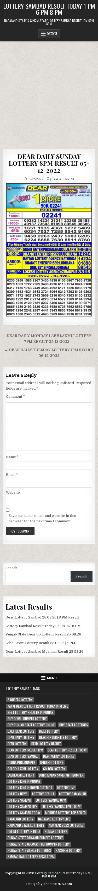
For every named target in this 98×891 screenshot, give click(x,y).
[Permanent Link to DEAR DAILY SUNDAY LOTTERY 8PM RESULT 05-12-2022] (49, 249)
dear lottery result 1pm (25, 750)
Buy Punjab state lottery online (31, 724)
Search (11, 568)
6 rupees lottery (20, 699)
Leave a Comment (62, 179)
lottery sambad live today (61, 806)
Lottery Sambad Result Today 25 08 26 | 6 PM (43, 626)
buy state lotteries (73, 724)
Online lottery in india (24, 831)
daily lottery (49, 731)
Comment (15, 396)
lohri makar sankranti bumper (61, 775)
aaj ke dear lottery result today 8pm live (38, 706)
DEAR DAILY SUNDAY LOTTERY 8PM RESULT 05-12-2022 (49, 163)
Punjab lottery (56, 831)
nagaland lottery (20, 819)
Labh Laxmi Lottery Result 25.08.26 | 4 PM (40, 643)
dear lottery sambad (23, 756)
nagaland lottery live (54, 819)
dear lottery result (46, 743)
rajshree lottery (68, 850)
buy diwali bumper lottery (27, 718)
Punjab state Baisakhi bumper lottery (35, 837)
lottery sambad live (22, 806)
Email (12, 475)
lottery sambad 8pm (51, 800)
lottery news (17, 793)
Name (12, 457)
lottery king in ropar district (30, 787)
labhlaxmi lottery (21, 775)
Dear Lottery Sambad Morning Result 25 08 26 (44, 651)
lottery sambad (19, 800)
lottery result (43, 793)
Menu (52, 34)
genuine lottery (51, 762)
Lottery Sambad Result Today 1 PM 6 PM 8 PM (49, 9)
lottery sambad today (24, 812)
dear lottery (17, 743)
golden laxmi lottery (23, 768)
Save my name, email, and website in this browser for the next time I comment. (42, 518)
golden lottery (54, 768)
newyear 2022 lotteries (66, 825)
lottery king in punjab (24, 781)
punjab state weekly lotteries (29, 850)
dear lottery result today (67, 750)
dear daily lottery (21, 737)
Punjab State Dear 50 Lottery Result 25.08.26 (43, 634)
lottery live (66, 787)
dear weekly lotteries (58, 756)
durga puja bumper (21, 762)
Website (13, 492)
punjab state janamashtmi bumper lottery (39, 844)
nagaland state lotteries (26, 825)
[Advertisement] (49, 92)
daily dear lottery (21, 731)
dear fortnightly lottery (58, 737)
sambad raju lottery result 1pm (31, 856)
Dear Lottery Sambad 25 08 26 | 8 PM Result (42, 617)
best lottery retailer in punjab (30, 712)
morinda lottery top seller (65, 812)
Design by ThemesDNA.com (49, 884)
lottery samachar (72, 793)
